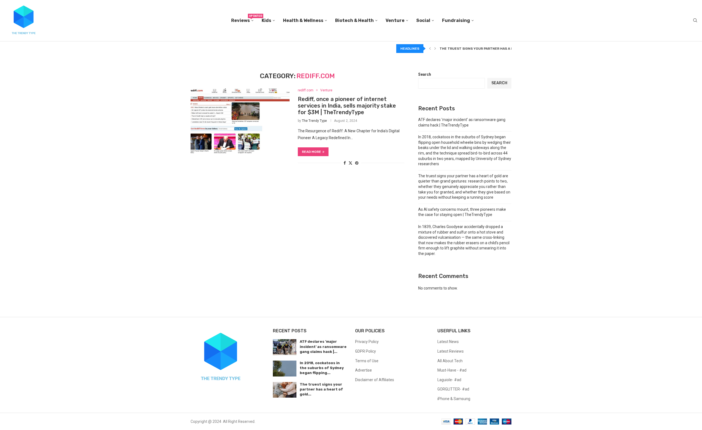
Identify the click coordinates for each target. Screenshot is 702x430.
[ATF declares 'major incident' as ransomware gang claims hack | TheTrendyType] (284, 347)
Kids (266, 20)
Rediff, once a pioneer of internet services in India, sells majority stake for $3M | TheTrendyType (347, 106)
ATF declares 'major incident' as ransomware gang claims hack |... (323, 346)
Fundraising (456, 20)
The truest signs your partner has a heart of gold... (321, 389)
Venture (395, 20)
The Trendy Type (314, 121)
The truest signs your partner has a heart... (482, 48)
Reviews (242, 19)
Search (424, 74)
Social (423, 20)
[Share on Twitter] (350, 163)
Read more (311, 152)
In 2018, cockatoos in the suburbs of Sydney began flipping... (322, 368)
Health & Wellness (303, 20)
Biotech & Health (354, 20)
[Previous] (430, 48)
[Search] (695, 20)
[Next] (435, 48)
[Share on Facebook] (345, 163)
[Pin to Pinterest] (356, 163)
